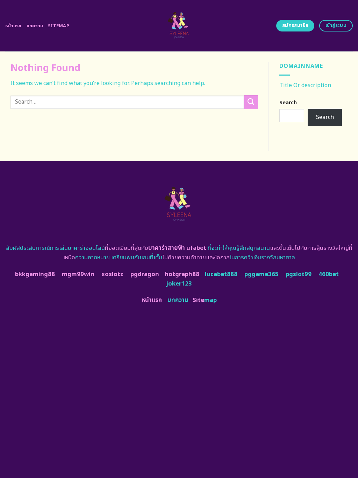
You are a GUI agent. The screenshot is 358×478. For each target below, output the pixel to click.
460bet (328, 274)
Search (288, 102)
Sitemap (58, 25)
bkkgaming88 (35, 274)
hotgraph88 (182, 274)
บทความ (35, 25)
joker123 (179, 283)
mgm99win (78, 274)
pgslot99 (299, 274)
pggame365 (261, 274)
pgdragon (144, 274)
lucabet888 (221, 274)
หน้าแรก (13, 25)
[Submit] (251, 102)
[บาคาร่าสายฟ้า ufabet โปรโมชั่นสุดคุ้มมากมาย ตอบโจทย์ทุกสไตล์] (179, 25)
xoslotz (112, 274)
